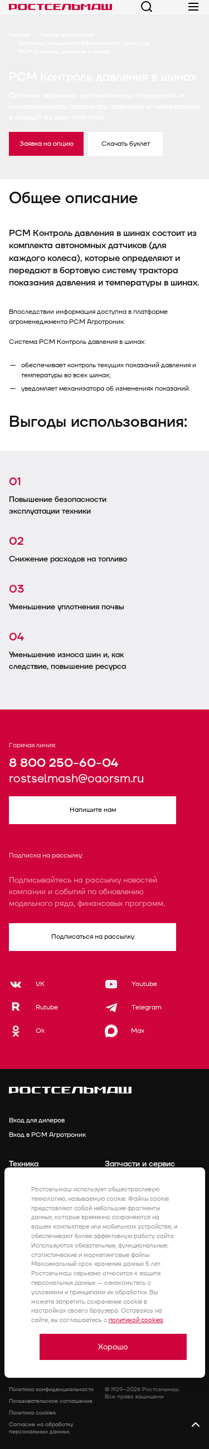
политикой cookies (136, 1320)
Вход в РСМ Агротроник (47, 1135)
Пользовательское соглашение (51, 1401)
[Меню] (193, 6)
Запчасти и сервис (140, 1164)
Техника (23, 1164)
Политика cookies (32, 1413)
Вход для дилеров (37, 1120)
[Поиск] (146, 6)
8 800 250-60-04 (63, 763)
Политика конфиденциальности (51, 1389)
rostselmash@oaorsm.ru (76, 779)
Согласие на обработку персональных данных (41, 1428)
